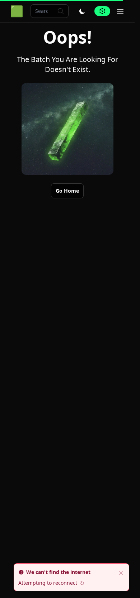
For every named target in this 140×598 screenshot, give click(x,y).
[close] (121, 572)
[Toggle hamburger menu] (120, 11)
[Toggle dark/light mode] (82, 11)
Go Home (67, 190)
